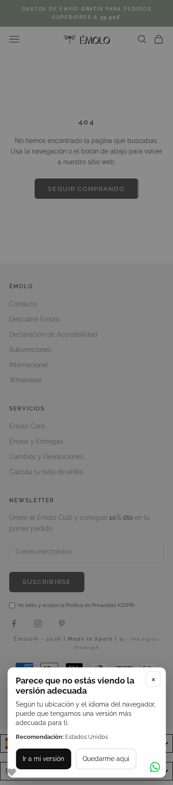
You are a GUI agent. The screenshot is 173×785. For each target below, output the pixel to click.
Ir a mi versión (43, 758)
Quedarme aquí (106, 758)
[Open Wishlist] (11, 772)
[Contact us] (155, 767)
